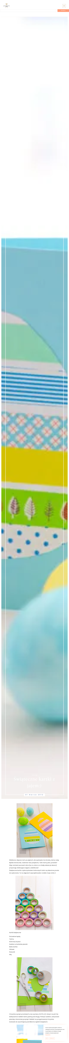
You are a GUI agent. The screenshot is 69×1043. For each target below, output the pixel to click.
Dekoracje (34, 775)
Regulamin (47, 1034)
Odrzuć (52, 1038)
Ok (47, 1038)
